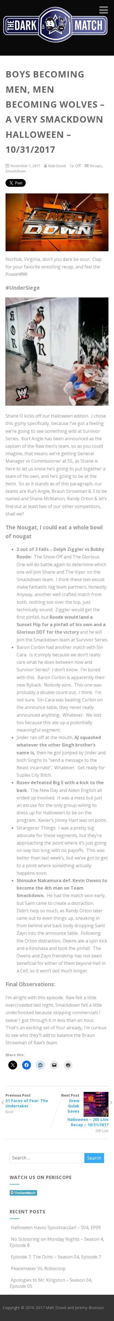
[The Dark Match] (57, 50)
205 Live (101, 1130)
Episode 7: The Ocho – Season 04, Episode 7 (56, 1257)
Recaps (96, 165)
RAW (9, 1111)
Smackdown (16, 171)
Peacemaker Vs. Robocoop (38, 1268)
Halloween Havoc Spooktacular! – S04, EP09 (56, 1227)
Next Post (84, 1110)
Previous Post (27, 1100)
